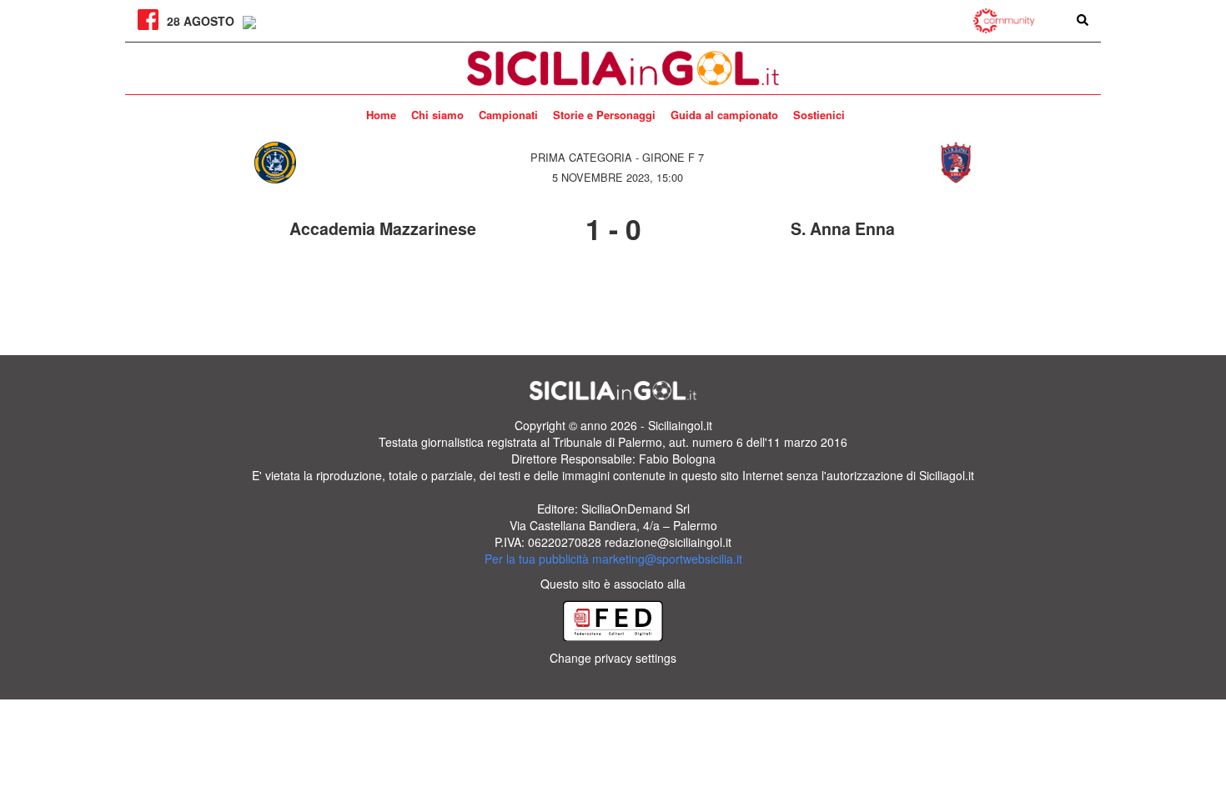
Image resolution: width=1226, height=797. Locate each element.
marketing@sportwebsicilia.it (667, 558)
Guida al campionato (724, 115)
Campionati (508, 115)
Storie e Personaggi (604, 115)
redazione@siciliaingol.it (668, 542)
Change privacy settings (613, 657)
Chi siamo (437, 115)
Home (381, 115)
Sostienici (819, 115)
